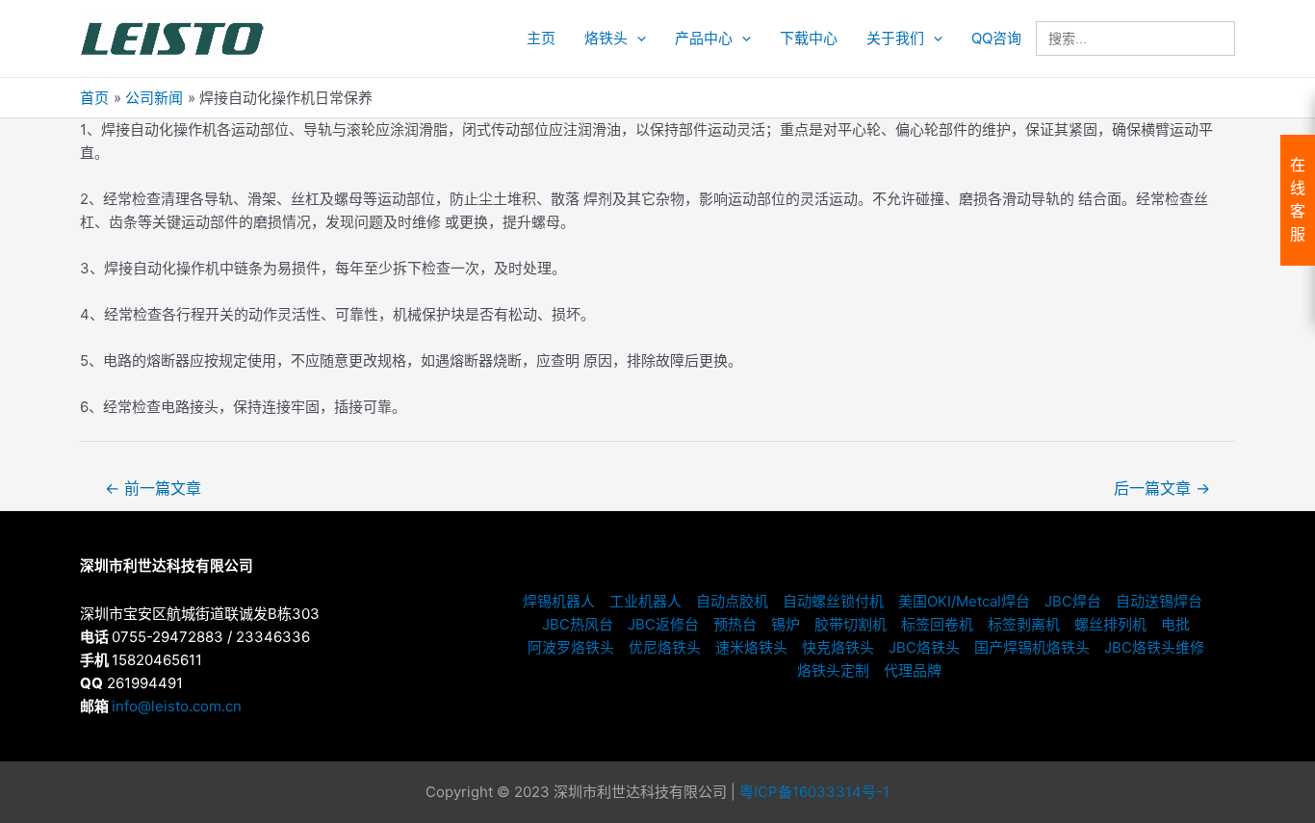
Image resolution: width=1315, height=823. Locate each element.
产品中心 (704, 38)
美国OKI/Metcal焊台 (964, 601)
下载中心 (809, 38)
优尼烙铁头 (665, 647)
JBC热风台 (577, 624)
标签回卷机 (937, 624)
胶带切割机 (850, 624)
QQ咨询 (996, 38)
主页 (541, 38)
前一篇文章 (153, 488)
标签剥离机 (1024, 624)
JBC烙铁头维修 (1154, 647)
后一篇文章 (1162, 488)
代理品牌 (912, 670)
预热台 (735, 624)
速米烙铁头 (751, 647)
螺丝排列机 (1110, 624)
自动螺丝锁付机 (833, 601)
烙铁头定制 (833, 670)
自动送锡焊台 (1159, 601)
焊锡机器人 (559, 601)
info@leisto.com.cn (177, 706)
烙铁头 (606, 38)
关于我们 (895, 38)
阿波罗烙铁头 (571, 647)
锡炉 (785, 624)
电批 (1175, 624)
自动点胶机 (732, 601)
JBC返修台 (663, 624)
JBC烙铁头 (924, 647)
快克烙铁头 (838, 647)
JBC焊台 (1072, 601)
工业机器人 (645, 601)
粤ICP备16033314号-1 (814, 792)
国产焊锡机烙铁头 (1032, 647)
